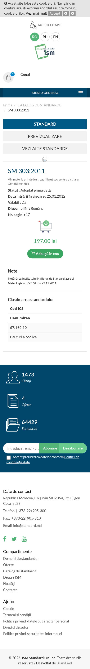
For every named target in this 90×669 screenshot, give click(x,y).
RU (45, 37)
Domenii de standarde (20, 558)
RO (34, 37)
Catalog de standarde (39, 105)
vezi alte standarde (45, 148)
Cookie (8, 608)
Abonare (50, 448)
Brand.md (64, 663)
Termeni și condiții (17, 615)
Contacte (10, 590)
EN (55, 37)
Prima (7, 105)
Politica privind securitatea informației (32, 633)
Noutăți (9, 583)
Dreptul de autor (16, 627)
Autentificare (48, 25)
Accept (55, 13)
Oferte (8, 565)
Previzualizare (45, 136)
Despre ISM (12, 577)
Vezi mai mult (36, 13)
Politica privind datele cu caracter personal (36, 621)
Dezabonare (73, 448)
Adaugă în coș (47, 253)
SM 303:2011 (26, 170)
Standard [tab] (45, 123)
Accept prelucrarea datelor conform (42, 459)
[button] (19, 77)
